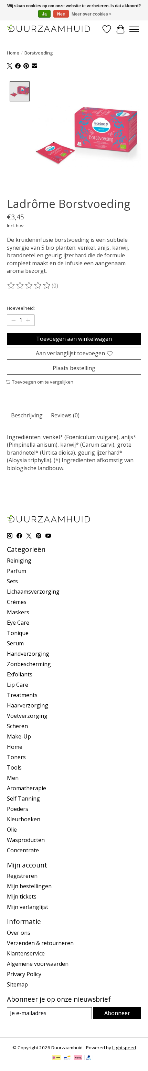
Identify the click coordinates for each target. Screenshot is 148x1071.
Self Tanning (23, 798)
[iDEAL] (56, 1058)
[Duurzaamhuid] (49, 29)
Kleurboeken (23, 819)
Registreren (22, 876)
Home (13, 53)
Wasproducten (26, 840)
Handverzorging (28, 653)
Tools (14, 767)
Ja (44, 14)
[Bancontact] (67, 1058)
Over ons (18, 932)
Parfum (16, 571)
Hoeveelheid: (21, 308)
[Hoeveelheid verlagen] (13, 320)
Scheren (17, 726)
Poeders (17, 809)
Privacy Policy (24, 974)
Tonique (18, 633)
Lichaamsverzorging (33, 591)
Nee (61, 14)
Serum (15, 643)
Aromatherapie (26, 788)
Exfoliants (19, 674)
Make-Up (19, 736)
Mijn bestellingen (29, 886)
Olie (12, 829)
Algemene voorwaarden (37, 964)
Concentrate (23, 850)
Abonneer (117, 1013)
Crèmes (17, 602)
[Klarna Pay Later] (78, 1058)
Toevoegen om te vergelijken (42, 382)
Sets (12, 581)
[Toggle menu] (134, 29)
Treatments (22, 695)
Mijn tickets (21, 896)
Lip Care (17, 684)
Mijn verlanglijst (27, 907)
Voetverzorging (27, 716)
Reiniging (19, 560)
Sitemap (17, 984)
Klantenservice (26, 953)
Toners (16, 757)
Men (13, 778)
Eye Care (18, 622)
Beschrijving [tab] (27, 415)
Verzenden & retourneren (40, 943)
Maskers (18, 612)
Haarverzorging (27, 705)
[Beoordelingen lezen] (29, 285)
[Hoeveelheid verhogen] (27, 320)
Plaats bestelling (74, 368)
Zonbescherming (29, 664)
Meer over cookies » (92, 14)
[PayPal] (88, 1058)
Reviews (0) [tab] (65, 415)
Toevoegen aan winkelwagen (74, 339)
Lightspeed (124, 1047)
